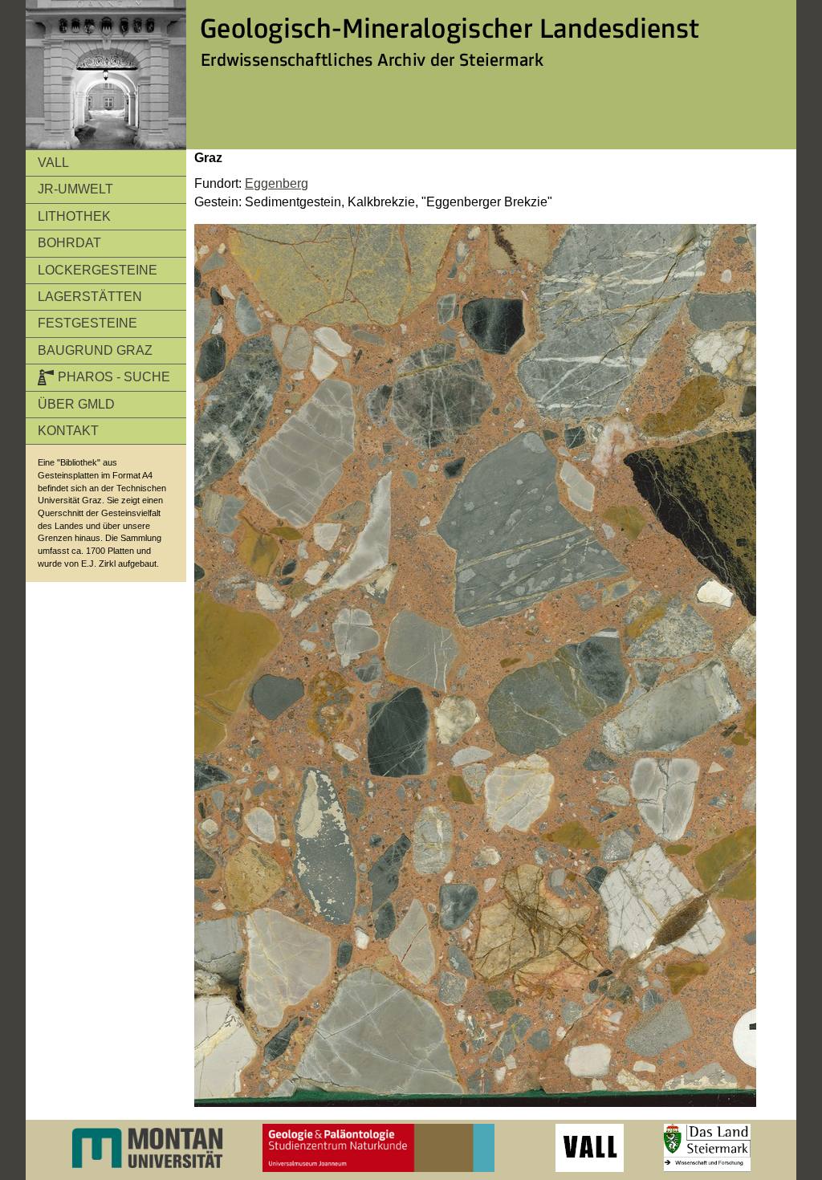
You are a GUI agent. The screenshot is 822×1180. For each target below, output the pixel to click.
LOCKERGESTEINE (97, 270)
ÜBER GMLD (76, 404)
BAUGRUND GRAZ (95, 350)
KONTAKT (68, 430)
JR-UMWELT (75, 189)
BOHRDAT (69, 243)
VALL (53, 162)
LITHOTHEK (74, 216)
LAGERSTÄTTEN (90, 296)
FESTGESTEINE (87, 323)
